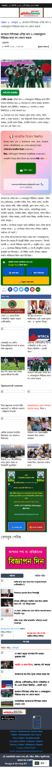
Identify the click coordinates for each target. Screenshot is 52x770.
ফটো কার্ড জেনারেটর (10, 92)
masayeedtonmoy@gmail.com (29, 751)
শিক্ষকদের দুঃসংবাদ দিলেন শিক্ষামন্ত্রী (26, 593)
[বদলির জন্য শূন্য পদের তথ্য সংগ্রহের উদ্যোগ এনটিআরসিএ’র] (7, 583)
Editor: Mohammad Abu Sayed (26, 734)
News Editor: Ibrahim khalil (26, 738)
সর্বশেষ (12, 575)
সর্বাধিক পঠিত (40, 575)
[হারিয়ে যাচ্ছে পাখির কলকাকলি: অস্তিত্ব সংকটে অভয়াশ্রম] (7, 622)
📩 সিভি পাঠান (26, 170)
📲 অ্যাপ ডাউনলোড (37, 273)
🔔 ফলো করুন (13, 273)
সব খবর (26, 641)
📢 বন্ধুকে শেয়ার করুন (26, 282)
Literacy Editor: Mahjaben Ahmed (26, 744)
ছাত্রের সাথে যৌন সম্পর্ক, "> (13, 630)
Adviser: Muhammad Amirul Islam (26, 731)
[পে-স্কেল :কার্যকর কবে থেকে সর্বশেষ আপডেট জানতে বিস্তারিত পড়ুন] (7, 612)
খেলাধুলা (14, 22)
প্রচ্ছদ (4, 22)
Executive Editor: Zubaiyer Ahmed (26, 741)
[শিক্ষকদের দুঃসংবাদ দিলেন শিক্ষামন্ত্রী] (7, 593)
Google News (13, 265)
